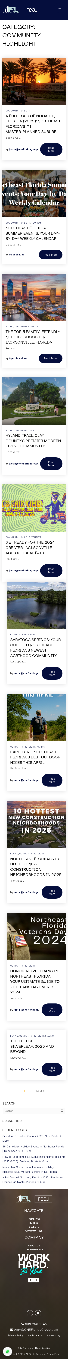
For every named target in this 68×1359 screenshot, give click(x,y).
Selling (49, 1036)
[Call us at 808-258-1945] (7, 1351)
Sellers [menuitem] (34, 1226)
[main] (34, 594)
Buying (9, 326)
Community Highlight (18, 111)
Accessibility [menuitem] (53, 1335)
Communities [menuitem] (34, 1230)
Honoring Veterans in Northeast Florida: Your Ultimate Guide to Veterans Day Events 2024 (35, 982)
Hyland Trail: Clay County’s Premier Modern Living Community (33, 441)
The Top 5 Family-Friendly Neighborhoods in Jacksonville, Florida (33, 337)
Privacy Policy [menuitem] (16, 1335)
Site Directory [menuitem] (35, 1335)
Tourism (36, 223)
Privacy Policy (53, 1354)
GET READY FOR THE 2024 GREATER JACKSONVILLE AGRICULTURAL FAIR (30, 548)
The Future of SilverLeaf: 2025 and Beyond (32, 1047)
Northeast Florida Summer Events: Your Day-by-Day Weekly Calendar (33, 234)
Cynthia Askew (18, 358)
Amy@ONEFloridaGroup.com (36, 1330)
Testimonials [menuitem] (34, 1249)
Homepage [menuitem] (34, 1219)
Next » (40, 1091)
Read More (51, 149)
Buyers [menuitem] (34, 1222)
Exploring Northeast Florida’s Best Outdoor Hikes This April (35, 758)
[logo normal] (22, 10)
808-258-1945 (35, 1324)
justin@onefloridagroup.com (26, 149)
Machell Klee (17, 254)
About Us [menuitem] (34, 1245)
